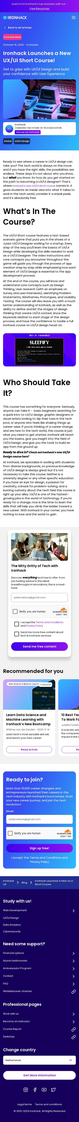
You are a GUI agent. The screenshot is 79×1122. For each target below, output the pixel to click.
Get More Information (39, 1075)
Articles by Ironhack (27, 132)
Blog (24, 882)
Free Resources (39, 8)
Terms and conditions (48, 1104)
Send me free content (39, 646)
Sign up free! (39, 848)
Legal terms (24, 1104)
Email (11, 811)
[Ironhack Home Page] (15, 17)
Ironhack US (8, 882)
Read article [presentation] (29, 749)
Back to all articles (19, 27)
